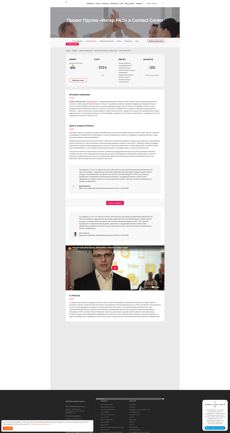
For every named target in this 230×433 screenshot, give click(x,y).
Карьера (139, 3)
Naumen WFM (105, 417)
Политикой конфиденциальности (40, 424)
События (131, 422)
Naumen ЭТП (104, 429)
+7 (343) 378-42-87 (79, 411)
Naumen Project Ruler (107, 419)
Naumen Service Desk (107, 404)
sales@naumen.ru (71, 412)
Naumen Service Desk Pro (108, 407)
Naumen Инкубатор (134, 429)
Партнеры (114, 3)
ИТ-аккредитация (134, 412)
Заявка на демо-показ (156, 41)
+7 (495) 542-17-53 (76, 418)
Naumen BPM (104, 412)
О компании (132, 404)
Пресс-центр (129, 3)
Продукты (90, 3)
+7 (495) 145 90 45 (151, 3)
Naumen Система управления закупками (112, 427)
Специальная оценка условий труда (139, 409)
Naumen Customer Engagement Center (111, 432)
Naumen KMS (104, 424)
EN (163, 3)
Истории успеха (91, 41)
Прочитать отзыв (78, 80)
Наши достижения (134, 414)
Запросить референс (115, 203)
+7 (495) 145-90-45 (75, 409)
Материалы (128, 41)
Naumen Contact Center (107, 414)
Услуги (98, 3)
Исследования (133, 427)
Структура (132, 407)
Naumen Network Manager (108, 409)
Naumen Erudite (105, 422)
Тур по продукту (77, 41)
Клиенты (105, 3)
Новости (131, 424)
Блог (137, 41)
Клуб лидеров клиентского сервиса (139, 432)
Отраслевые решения (107, 41)
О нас (121, 3)
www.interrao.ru (92, 101)
